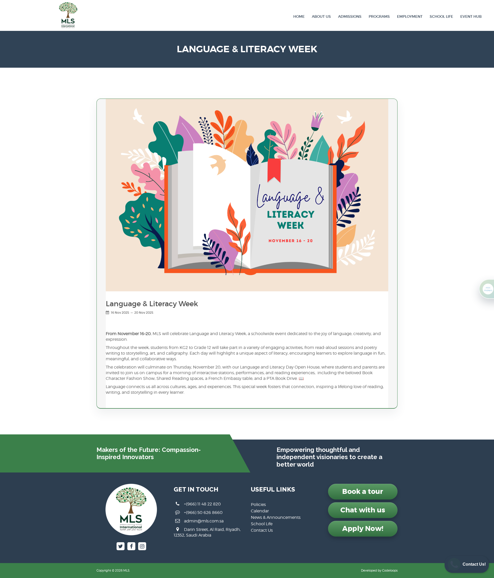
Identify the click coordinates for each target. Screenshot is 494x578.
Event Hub (471, 16)
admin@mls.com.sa (204, 521)
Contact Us (262, 530)
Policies (258, 504)
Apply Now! (362, 528)
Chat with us (362, 510)
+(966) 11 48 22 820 (202, 504)
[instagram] (142, 546)
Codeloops (390, 570)
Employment (409, 16)
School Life (441, 16)
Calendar (260, 511)
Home (299, 16)
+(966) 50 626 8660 (203, 512)
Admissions (349, 16)
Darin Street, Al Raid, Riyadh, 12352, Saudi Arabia (207, 532)
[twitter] (121, 546)
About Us (321, 16)
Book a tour (362, 491)
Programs (379, 16)
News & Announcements (276, 517)
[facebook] (131, 546)
